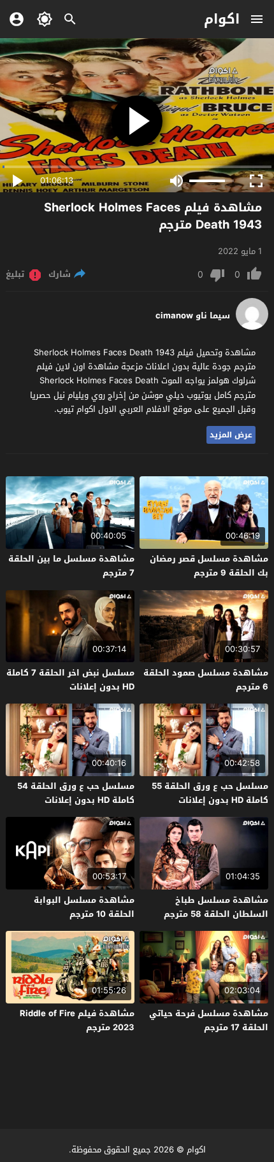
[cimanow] (252, 327)
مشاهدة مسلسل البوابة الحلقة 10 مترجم (84, 907)
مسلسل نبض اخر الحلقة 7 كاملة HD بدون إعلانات (70, 680)
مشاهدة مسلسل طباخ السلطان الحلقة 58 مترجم (216, 907)
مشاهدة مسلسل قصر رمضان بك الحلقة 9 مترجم (209, 566)
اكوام (222, 19)
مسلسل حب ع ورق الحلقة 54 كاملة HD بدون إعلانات (75, 793)
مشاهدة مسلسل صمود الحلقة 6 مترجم (205, 680)
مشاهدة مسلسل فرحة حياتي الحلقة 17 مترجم (208, 1020)
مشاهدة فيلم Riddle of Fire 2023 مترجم (77, 1020)
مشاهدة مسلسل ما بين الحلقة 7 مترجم (71, 566)
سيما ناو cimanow (192, 315)
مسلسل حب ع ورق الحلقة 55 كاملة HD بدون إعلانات (210, 793)
